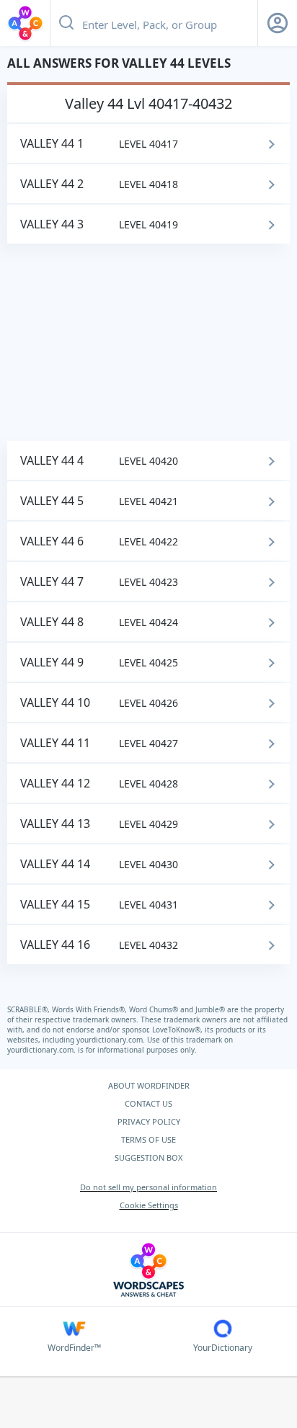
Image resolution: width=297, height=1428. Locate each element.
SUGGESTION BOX (148, 1157)
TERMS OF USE (148, 1139)
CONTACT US (148, 1103)
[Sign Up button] (277, 23)
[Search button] (66, 23)
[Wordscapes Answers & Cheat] (25, 23)
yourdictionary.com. (111, 1040)
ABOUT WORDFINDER (149, 1085)
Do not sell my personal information (148, 1187)
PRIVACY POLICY (149, 1121)
